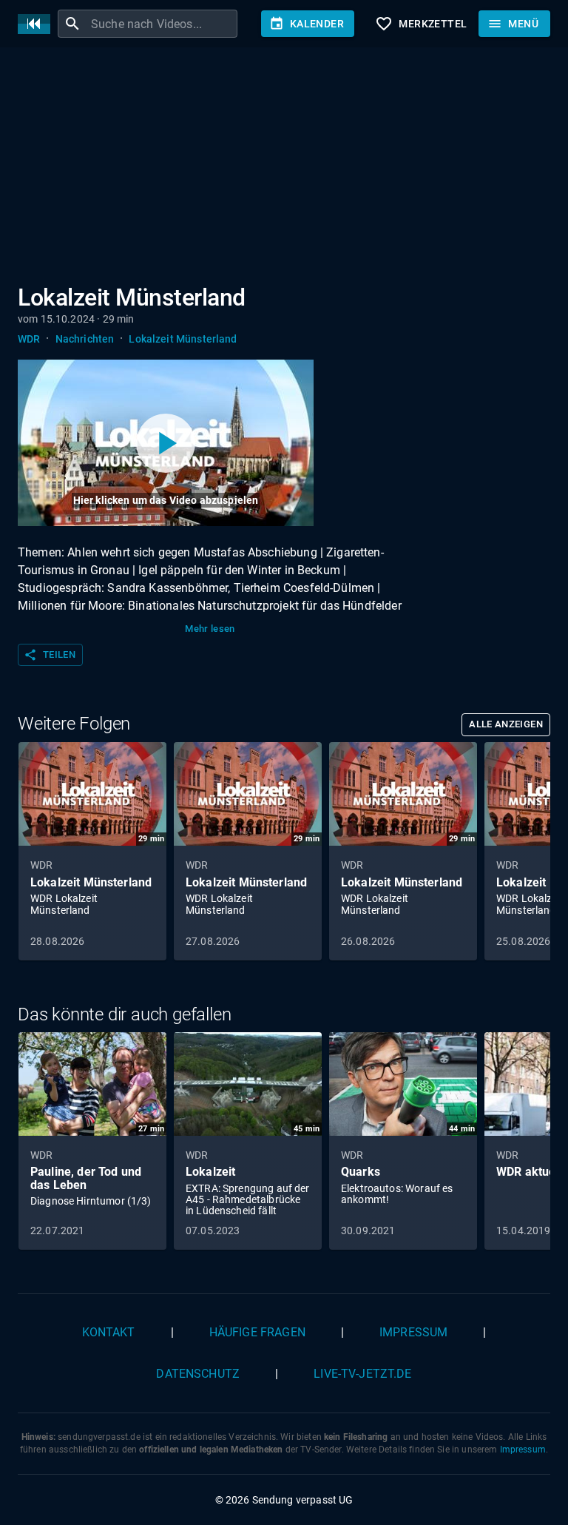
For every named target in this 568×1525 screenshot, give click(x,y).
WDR (29, 339)
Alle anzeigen (506, 724)
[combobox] (162, 24)
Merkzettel (421, 24)
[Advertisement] (284, 168)
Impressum (413, 1332)
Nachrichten (85, 339)
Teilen (49, 654)
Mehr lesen (210, 628)
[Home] (38, 24)
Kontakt (108, 1332)
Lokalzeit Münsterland (183, 339)
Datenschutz (198, 1374)
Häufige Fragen (257, 1332)
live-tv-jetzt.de (362, 1374)
